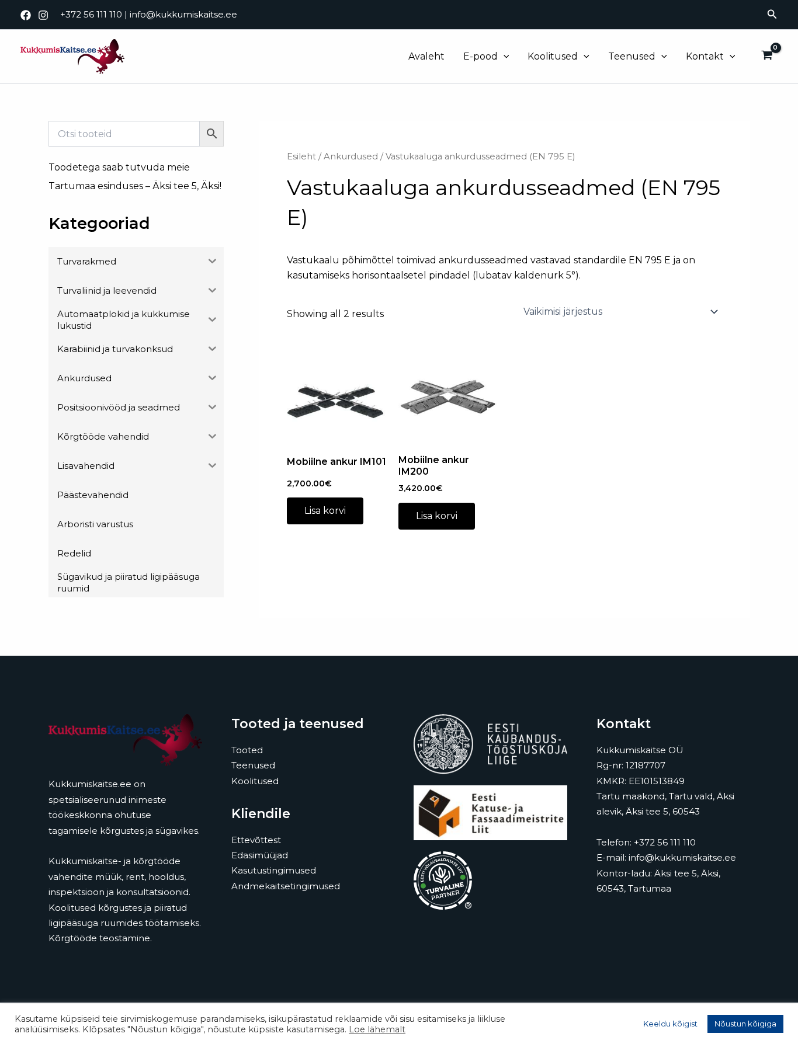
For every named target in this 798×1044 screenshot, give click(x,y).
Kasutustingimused (273, 870)
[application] (503, 56)
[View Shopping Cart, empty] (767, 57)
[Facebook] (25, 15)
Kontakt (705, 56)
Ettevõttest (256, 839)
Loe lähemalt (377, 1029)
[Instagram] (43, 15)
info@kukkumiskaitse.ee (183, 14)
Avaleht (426, 56)
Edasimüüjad (259, 855)
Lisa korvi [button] (325, 510)
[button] (772, 14)
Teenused (631, 56)
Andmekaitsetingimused (285, 886)
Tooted (247, 750)
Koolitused (553, 56)
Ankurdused (351, 156)
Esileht (301, 156)
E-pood (480, 56)
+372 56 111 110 (91, 14)
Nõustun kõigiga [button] (745, 1023)
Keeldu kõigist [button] (670, 1023)
